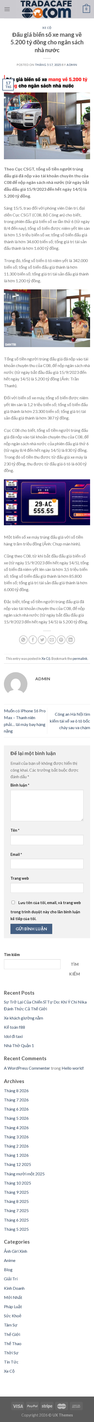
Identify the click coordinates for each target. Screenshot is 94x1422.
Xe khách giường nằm (23, 1017)
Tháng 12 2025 (17, 1164)
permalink (80, 658)
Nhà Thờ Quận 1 (19, 1045)
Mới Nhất (13, 1297)
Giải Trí (10, 1278)
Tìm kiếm (12, 954)
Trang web (19, 878)
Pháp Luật (13, 1306)
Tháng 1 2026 (16, 1155)
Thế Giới (12, 1334)
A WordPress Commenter (27, 1067)
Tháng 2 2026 (16, 1145)
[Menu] (7, 9)
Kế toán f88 (14, 1027)
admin (72, 64)
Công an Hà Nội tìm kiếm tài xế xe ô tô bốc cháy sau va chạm (70, 721)
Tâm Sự (10, 1324)
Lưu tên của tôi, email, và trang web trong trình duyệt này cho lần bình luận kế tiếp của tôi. (45, 910)
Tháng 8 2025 (16, 1201)
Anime (9, 1260)
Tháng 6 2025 (16, 1219)
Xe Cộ (47, 27)
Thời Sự (11, 1352)
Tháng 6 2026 (16, 1108)
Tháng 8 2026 (16, 1090)
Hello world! (73, 1067)
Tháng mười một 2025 (24, 1173)
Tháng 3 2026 (16, 1136)
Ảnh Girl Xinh (15, 1251)
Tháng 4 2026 (16, 1127)
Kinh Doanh (14, 1288)
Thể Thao (12, 1343)
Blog (8, 1269)
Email (16, 854)
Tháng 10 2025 (17, 1182)
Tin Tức (11, 1361)
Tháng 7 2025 (16, 1210)
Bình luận (19, 785)
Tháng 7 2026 (16, 1099)
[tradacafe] (46, 9)
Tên (14, 830)
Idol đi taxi (13, 1036)
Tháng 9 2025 (16, 1192)
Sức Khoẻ (12, 1315)
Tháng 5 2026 (16, 1118)
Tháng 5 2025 (16, 1229)
